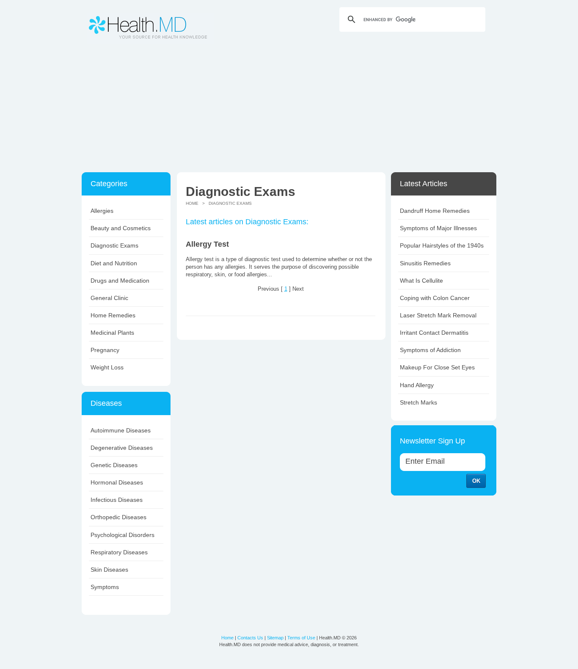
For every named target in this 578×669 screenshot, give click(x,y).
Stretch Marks (418, 402)
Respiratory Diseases (119, 552)
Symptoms (105, 587)
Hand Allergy (417, 385)
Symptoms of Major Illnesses (438, 228)
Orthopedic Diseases (118, 517)
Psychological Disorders (122, 534)
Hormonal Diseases (117, 482)
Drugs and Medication (120, 280)
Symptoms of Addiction (430, 350)
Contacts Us (250, 637)
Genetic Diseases (114, 465)
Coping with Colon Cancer (435, 298)
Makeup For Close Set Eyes (437, 367)
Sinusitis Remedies (425, 263)
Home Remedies (113, 315)
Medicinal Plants (112, 332)
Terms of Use (301, 637)
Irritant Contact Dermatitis (434, 332)
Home (192, 203)
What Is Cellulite (421, 280)
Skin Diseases (109, 569)
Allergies (102, 210)
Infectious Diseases (117, 499)
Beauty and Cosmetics (121, 228)
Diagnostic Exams (114, 245)
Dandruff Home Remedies (435, 210)
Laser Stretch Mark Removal (438, 315)
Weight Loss (107, 367)
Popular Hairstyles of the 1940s (442, 245)
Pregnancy (105, 350)
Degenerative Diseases (122, 447)
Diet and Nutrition (114, 263)
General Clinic (109, 298)
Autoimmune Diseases (121, 430)
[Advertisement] (289, 109)
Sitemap (275, 637)
